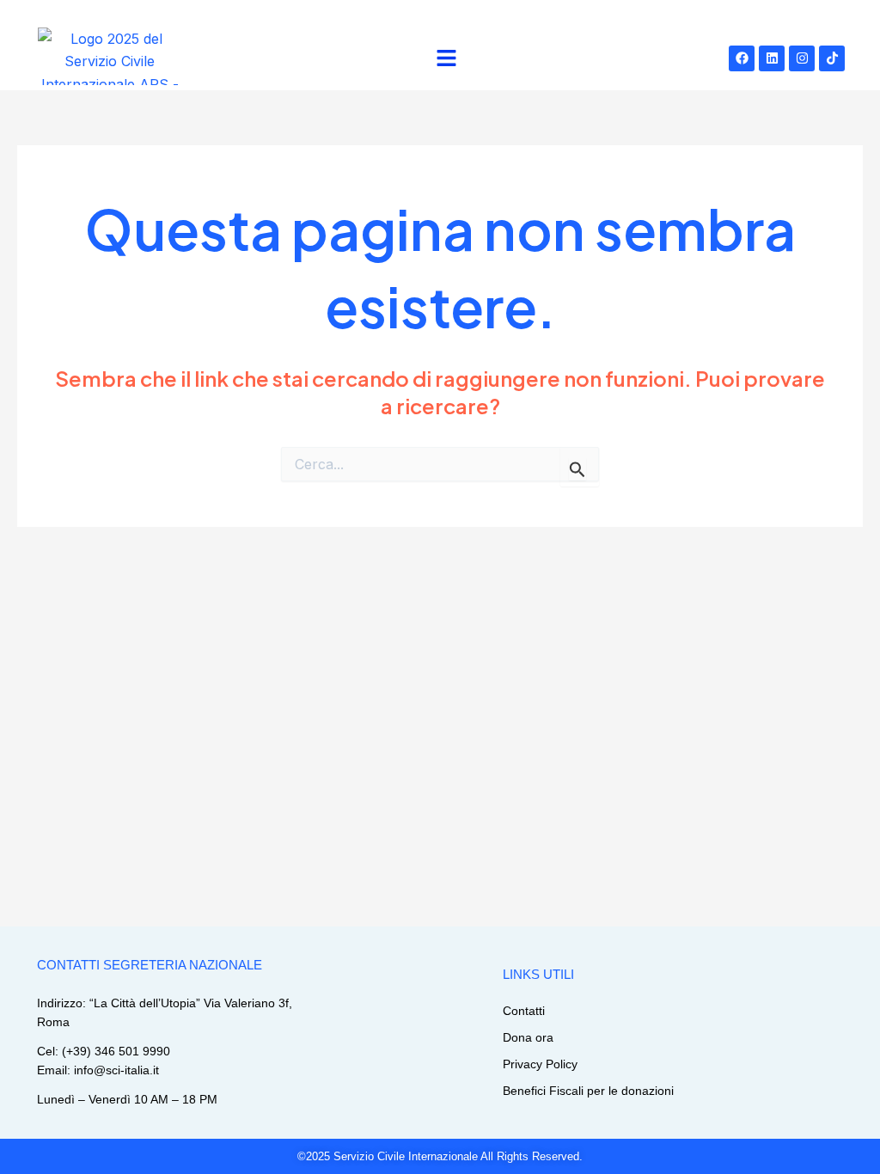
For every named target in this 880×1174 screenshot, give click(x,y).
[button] (447, 58)
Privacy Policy (540, 1064)
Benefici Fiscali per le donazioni (588, 1091)
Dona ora (528, 1037)
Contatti (524, 1011)
